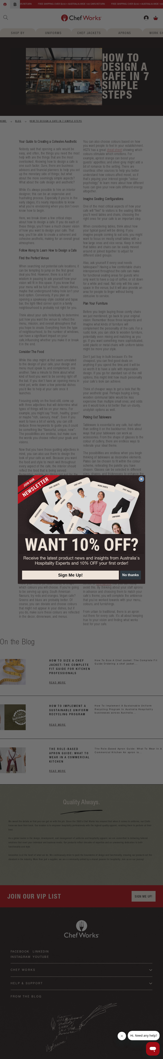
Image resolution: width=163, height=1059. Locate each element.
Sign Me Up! (70, 575)
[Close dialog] (141, 479)
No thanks (130, 575)
